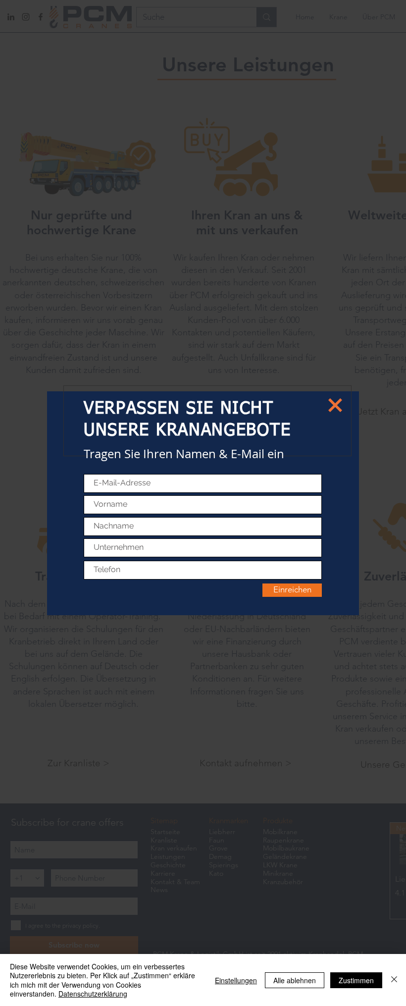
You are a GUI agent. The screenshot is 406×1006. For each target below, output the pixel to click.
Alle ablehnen (294, 980)
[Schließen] (394, 980)
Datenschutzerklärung (92, 994)
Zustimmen (356, 980)
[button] (335, 405)
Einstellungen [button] (236, 980)
